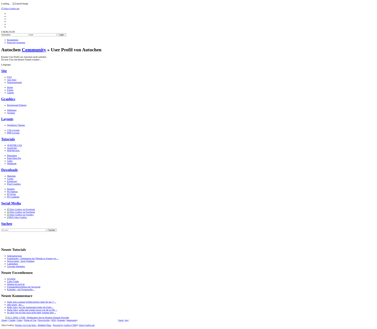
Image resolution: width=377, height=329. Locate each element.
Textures (11, 113)
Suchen (6, 224)
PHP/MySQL (13, 150)
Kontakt (61, 320)
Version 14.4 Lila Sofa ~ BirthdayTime (33, 325)
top (126, 320)
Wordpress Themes (16, 125)
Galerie (10, 92)
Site (4, 71)
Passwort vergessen (16, 42)
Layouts (7, 119)
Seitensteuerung (14, 256)
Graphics (8, 99)
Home (10, 87)
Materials (11, 176)
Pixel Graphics (14, 184)
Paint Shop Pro (14, 158)
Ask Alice (11, 80)
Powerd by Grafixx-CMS (65, 325)
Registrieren (12, 40)
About (4, 320)
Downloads (9, 170)
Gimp (9, 161)
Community (34, 49)
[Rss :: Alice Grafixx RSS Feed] (17, 217)
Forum (10, 90)
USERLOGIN (8, 32)
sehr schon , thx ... (15, 304)
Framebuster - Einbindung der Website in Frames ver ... (32, 258)
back (121, 320)
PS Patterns (12, 191)
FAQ (9, 77)
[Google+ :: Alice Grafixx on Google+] (20, 214)
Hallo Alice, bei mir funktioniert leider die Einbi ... (30, 307)
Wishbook (11, 163)
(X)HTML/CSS (14, 145)
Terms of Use (30, 320)
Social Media (11, 203)
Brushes (11, 189)
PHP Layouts (13, 133)
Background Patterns (17, 105)
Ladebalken (12, 264)
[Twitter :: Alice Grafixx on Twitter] (21, 212)
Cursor (10, 178)
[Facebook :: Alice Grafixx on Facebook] (21, 209)
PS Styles (11, 194)
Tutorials (8, 139)
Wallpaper (11, 110)
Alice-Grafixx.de (87, 325)
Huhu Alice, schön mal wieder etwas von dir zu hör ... (32, 310)
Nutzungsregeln (14, 82)
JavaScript (12, 148)
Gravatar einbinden (16, 266)
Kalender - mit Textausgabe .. (20, 289)
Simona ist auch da (16, 284)
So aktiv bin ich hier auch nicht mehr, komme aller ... (31, 312)
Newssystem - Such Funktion (20, 261)
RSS (54, 320)
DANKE (11, 279)
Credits (12, 320)
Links (19, 320)
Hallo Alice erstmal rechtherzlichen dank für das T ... (31, 302)
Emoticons (12, 181)
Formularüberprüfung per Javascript (23, 287)
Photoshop (12, 155)
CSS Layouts (13, 130)
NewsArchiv (44, 320)
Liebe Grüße (13, 281)
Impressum (72, 320)
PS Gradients (13, 197)
